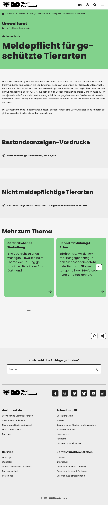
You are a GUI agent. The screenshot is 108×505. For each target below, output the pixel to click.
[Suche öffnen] (95, 4)
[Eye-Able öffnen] (87, 4)
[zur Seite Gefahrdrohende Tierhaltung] (29, 267)
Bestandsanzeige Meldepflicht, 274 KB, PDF (31, 155)
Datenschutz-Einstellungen (71, 476)
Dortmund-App (65, 415)
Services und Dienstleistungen (17, 415)
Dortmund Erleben (11, 429)
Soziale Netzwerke (66, 429)
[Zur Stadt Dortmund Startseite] (20, 5)
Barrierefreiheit (10, 471)
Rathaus (6, 434)
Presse (60, 420)
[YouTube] (93, 393)
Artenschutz (42, 13)
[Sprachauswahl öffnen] (80, 4)
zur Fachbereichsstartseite (18, 28)
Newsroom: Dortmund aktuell (17, 425)
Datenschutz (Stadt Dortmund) (73, 471)
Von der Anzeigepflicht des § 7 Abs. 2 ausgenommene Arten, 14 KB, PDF (47, 205)
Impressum (62, 461)
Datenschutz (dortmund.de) (71, 466)
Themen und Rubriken (13, 420)
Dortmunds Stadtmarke (69, 443)
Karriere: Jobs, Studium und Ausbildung (76, 425)
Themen (22, 13)
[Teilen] (103, 336)
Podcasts (61, 438)
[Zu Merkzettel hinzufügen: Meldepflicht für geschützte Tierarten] (94, 336)
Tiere (31, 13)
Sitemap (6, 457)
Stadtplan (7, 461)
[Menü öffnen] (102, 4)
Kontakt (61, 457)
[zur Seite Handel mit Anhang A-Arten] (81, 267)
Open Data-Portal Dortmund (17, 466)
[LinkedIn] (103, 393)
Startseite (10, 13)
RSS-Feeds (7, 475)
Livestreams (63, 434)
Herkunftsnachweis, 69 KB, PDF (18, 91)
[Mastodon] (74, 393)
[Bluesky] (84, 393)
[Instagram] (65, 393)
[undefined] (99, 267)
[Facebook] (55, 393)
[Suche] (96, 369)
